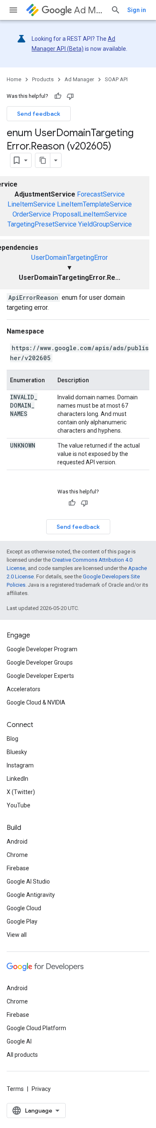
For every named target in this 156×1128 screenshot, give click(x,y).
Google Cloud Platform (36, 1028)
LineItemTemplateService (94, 204)
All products (22, 1054)
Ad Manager (89, 10)
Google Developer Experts (40, 675)
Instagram (20, 765)
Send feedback (38, 113)
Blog (12, 738)
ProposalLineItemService (89, 214)
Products (43, 79)
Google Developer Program (42, 649)
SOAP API (116, 79)
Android (17, 841)
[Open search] (116, 10)
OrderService (31, 214)
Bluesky (17, 752)
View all (17, 934)
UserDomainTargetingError (69, 257)
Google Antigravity (31, 894)
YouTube (18, 805)
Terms (15, 1089)
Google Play (22, 921)
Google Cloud (24, 908)
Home (14, 79)
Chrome (17, 855)
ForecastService (101, 194)
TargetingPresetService (42, 224)
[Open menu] (13, 10)
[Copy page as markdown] (42, 160)
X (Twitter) (21, 792)
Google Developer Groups (40, 662)
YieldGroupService (105, 224)
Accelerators (23, 689)
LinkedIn (17, 778)
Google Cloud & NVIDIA (36, 702)
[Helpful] (58, 96)
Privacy (41, 1089)
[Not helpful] (70, 96)
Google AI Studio (28, 881)
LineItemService (31, 204)
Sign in (136, 10)
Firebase (18, 868)
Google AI (19, 1041)
